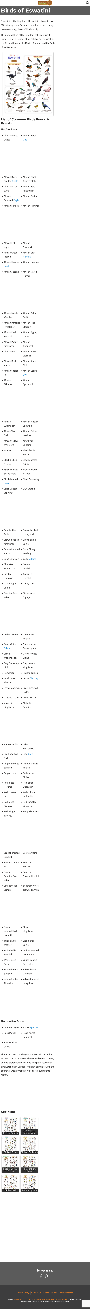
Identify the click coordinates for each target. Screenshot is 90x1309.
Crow (30, 754)
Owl (25, 375)
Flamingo (34, 678)
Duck (25, 139)
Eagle (16, 200)
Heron (7, 483)
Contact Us (36, 1292)
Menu (3, 3)
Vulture (32, 559)
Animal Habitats (50, 1292)
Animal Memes (66, 1292)
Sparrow (34, 1027)
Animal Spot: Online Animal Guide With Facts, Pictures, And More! (40, 1299)
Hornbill (27, 256)
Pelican (7, 648)
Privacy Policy (23, 1292)
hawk (6, 266)
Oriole (15, 181)
